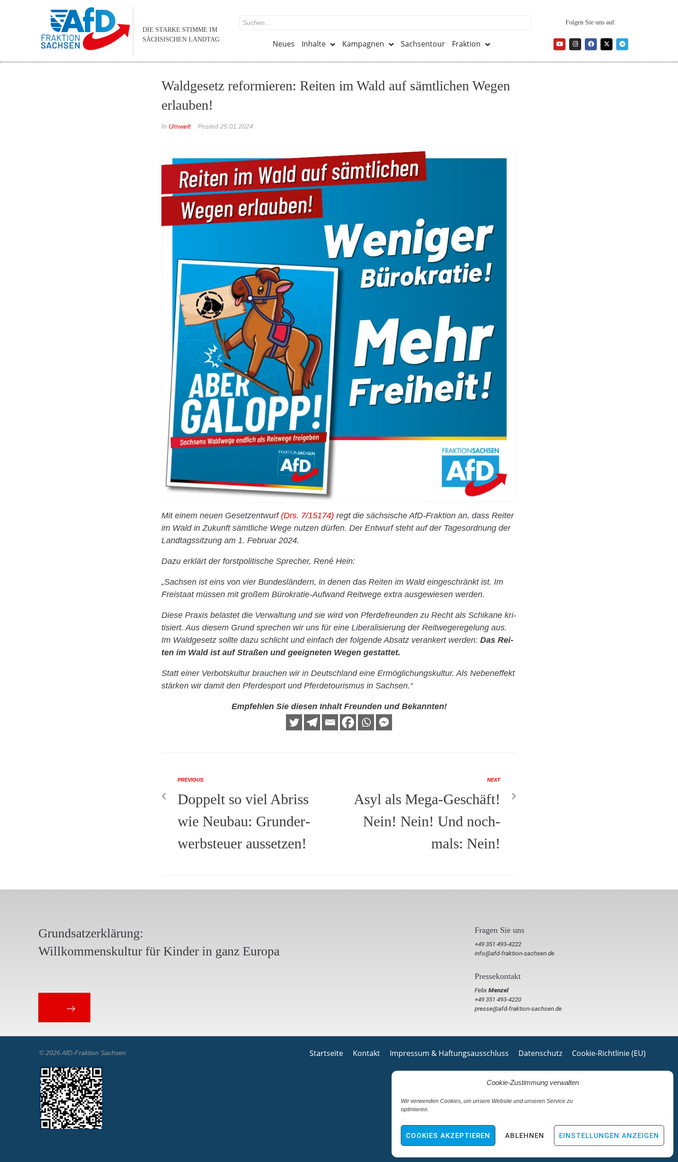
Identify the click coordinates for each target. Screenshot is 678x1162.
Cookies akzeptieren (448, 1136)
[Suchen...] (385, 22)
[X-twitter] (607, 44)
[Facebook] (591, 44)
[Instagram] (575, 44)
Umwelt (179, 126)
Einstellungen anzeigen (609, 1136)
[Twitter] (294, 722)
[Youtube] (559, 44)
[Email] (330, 722)
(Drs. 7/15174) (307, 515)
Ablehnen (524, 1136)
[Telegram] (622, 44)
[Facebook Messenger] (384, 722)
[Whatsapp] (366, 722)
